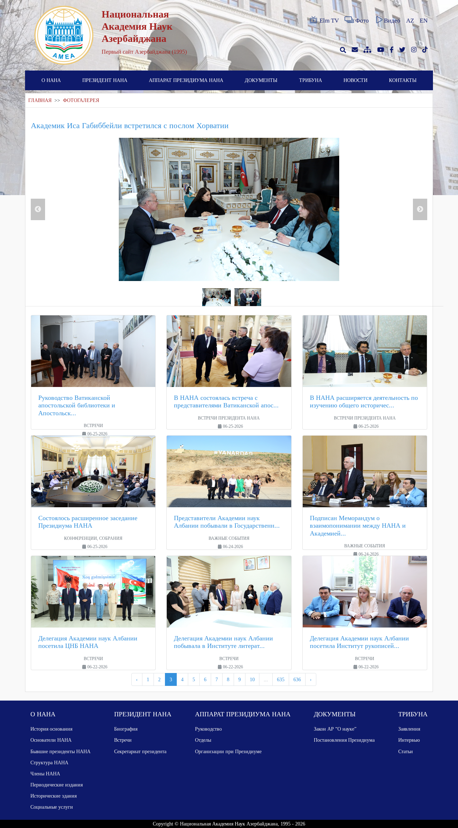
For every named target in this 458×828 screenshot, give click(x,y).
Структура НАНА (49, 762)
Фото (362, 20)
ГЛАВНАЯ (40, 100)
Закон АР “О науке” (335, 729)
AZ (410, 20)
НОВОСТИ (355, 80)
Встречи (123, 740)
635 (280, 679)
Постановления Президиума (344, 740)
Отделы (203, 740)
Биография (125, 729)
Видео (392, 20)
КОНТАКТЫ (402, 80)
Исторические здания (53, 796)
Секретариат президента (140, 751)
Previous (38, 209)
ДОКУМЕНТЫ (261, 80)
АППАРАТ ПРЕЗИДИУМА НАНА (186, 80)
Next (420, 209)
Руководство (208, 729)
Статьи (405, 751)
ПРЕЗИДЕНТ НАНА (104, 80)
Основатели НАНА (51, 740)
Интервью (409, 740)
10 (252, 679)
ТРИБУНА (310, 80)
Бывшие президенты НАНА (60, 751)
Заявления (409, 729)
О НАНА (51, 80)
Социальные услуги (51, 807)
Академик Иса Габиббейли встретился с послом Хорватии (130, 125)
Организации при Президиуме (228, 751)
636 (297, 679)
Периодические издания (56, 785)
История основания (51, 729)
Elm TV (329, 20)
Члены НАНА (45, 773)
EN (424, 20)
